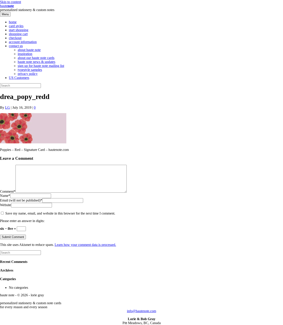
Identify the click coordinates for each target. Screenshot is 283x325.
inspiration (25, 54)
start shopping (18, 30)
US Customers (19, 78)
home (13, 22)
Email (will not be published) (21, 200)
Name (5, 196)
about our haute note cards (36, 58)
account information (23, 42)
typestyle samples (30, 70)
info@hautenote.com (141, 311)
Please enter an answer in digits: (22, 221)
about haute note (29, 50)
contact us (16, 46)
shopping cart (18, 34)
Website (5, 205)
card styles (16, 26)
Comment (7, 191)
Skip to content (10, 2)
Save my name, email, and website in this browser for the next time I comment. (60, 213)
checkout (15, 38)
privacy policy (28, 74)
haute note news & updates (36, 62)
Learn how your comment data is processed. (85, 245)
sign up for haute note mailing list (41, 66)
